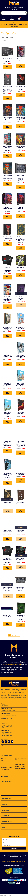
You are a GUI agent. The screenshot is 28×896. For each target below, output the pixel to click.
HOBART (11, 863)
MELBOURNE (18, 861)
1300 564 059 (5, 705)
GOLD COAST (23, 863)
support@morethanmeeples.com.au (12, 664)
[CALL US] (2, 703)
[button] (25, 18)
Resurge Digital (21, 865)
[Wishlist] (4, 18)
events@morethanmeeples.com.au (9, 720)
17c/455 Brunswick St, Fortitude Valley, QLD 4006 (7, 727)
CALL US (5, 704)
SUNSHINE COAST (16, 863)
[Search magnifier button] (26, 13)
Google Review (9, 748)
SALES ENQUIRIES (7, 709)
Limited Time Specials (14, 23)
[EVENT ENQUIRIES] (2, 718)
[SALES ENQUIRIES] (2, 709)
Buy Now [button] (7, 67)
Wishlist (4, 19)
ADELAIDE (23, 861)
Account (12, 19)
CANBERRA (13, 861)
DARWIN (7, 863)
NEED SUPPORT (7, 713)
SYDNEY (8, 861)
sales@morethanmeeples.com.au (8, 710)
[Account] (12, 18)
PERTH (3, 863)
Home (2, 30)
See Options (21, 305)
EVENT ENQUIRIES (7, 718)
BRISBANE (4, 861)
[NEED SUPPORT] (2, 713)
